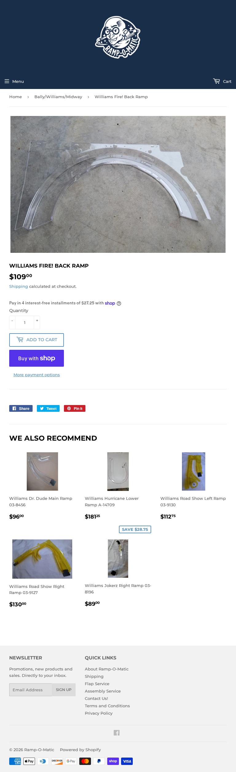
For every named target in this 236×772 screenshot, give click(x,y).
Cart (226, 81)
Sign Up (64, 689)
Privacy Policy (98, 713)
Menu (18, 81)
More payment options (37, 374)
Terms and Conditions (107, 705)
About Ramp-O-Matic (106, 668)
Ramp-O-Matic (39, 749)
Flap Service (97, 683)
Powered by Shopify (80, 749)
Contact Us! (96, 698)
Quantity (18, 310)
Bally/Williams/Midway (58, 96)
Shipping (18, 286)
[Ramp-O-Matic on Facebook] (116, 733)
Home (15, 96)
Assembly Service (103, 691)
